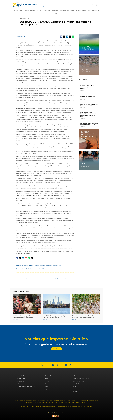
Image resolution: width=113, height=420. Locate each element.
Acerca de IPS (20, 376)
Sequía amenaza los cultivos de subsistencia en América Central (83, 316)
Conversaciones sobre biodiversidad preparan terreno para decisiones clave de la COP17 (88, 114)
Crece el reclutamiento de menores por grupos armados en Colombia (89, 87)
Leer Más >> (82, 90)
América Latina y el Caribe (23, 268)
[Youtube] (66, 365)
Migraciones (95, 10)
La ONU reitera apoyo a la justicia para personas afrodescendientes (26, 316)
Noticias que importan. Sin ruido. (56, 339)
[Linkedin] (70, 365)
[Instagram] (61, 365)
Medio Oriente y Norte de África (82, 389)
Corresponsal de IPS (22, 36)
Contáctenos (20, 381)
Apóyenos (19, 383)
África (75, 376)
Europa (75, 386)
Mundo (75, 391)
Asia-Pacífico (77, 383)
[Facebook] (53, 365)
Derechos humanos (36, 10)
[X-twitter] (57, 365)
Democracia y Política (36, 268)
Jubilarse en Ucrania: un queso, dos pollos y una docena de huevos (88, 96)
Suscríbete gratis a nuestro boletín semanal (56, 344)
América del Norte (78, 381)
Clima (27, 10)
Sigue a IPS (48, 376)
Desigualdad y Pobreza (67, 10)
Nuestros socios (21, 378)
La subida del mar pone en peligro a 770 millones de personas (55, 316)
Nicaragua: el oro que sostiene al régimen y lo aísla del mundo (89, 105)
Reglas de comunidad (51, 389)
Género (78, 10)
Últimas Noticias (19, 10)
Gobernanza (86, 10)
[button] (101, 5)
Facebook (48, 383)
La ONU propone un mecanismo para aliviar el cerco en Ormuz (89, 124)
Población (44, 268)
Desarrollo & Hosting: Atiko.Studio (56, 412)
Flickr (46, 386)
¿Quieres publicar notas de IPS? (26, 386)
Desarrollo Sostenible (51, 10)
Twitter (47, 381)
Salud (56, 13)
